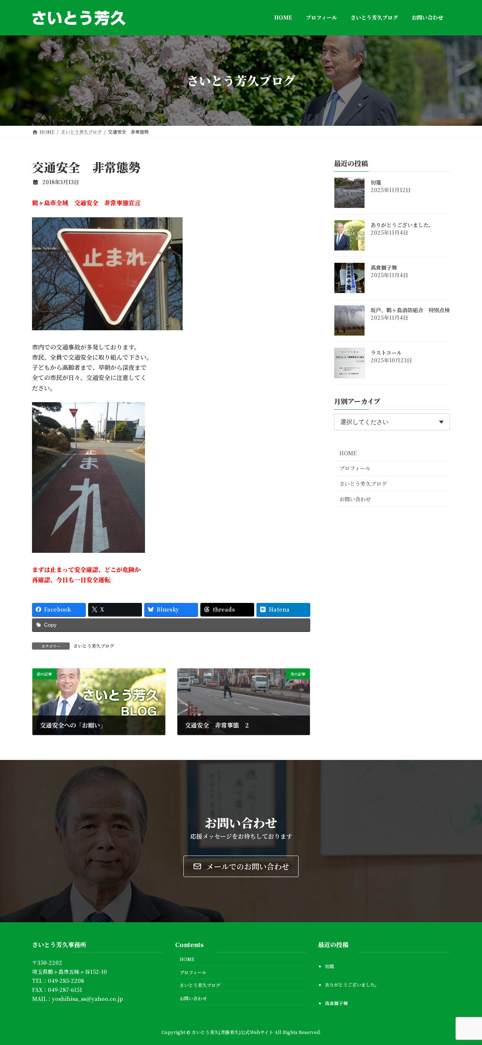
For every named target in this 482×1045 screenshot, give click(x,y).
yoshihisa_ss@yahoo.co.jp (87, 998)
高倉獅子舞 (384, 267)
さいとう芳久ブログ (93, 645)
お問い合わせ (355, 498)
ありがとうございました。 (402, 225)
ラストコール (386, 352)
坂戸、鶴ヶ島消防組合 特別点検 (410, 310)
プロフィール (355, 468)
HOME (348, 452)
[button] (241, 866)
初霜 (376, 182)
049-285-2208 (66, 980)
